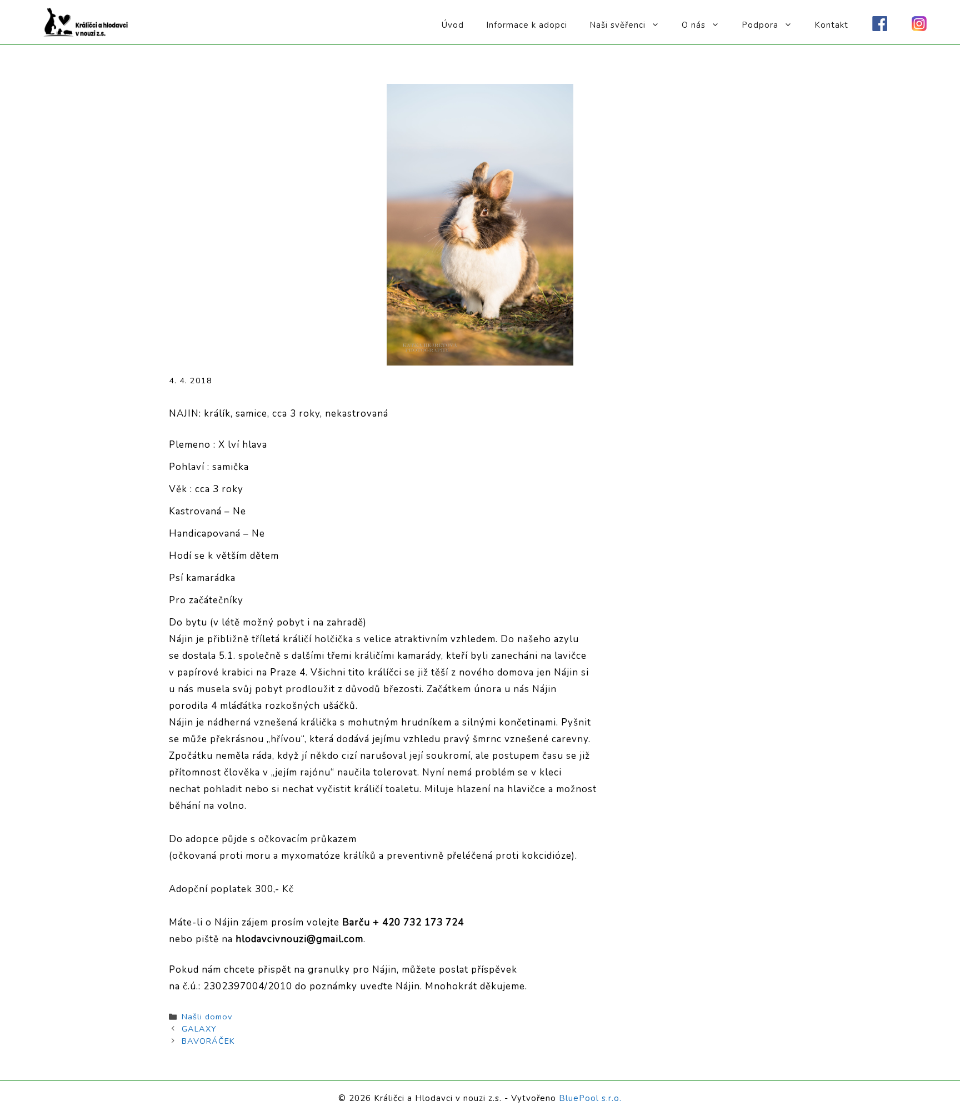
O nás (694, 25)
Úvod (453, 25)
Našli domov (207, 1016)
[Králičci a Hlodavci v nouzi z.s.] (86, 21)
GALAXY (199, 1028)
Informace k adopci (526, 25)
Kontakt (831, 25)
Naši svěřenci (617, 25)
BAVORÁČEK (208, 1041)
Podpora (760, 25)
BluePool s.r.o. (590, 1098)
